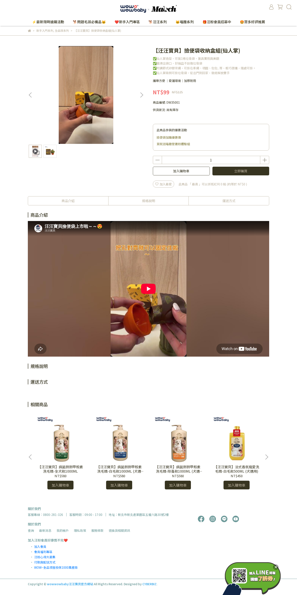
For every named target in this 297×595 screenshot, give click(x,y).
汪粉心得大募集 (44, 557)
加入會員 (40, 546)
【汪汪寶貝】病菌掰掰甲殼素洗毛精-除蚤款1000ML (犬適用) (177, 469)
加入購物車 (181, 171)
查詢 (31, 530)
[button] (141, 95)
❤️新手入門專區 (127, 21)
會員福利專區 (43, 552)
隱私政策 (80, 530)
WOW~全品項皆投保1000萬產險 (56, 567)
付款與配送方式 (44, 562)
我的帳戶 (63, 530)
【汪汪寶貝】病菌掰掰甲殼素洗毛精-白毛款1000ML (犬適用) (119, 469)
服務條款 (97, 530)
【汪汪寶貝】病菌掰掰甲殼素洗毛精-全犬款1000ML (60, 469)
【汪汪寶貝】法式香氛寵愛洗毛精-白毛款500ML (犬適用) (236, 469)
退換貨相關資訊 (119, 530)
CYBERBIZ (149, 584)
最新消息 (45, 530)
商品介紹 (68, 200)
